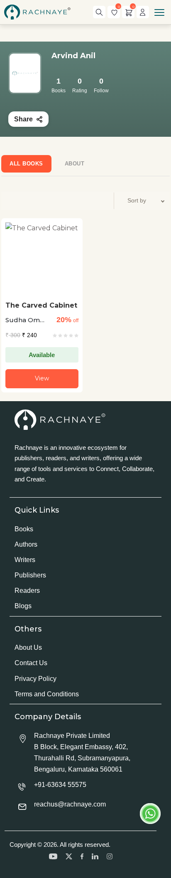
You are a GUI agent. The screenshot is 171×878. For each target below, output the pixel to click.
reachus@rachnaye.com (70, 804)
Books (24, 529)
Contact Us (31, 662)
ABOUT (75, 163)
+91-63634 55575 (60, 784)
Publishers (30, 575)
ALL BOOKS (26, 163)
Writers (25, 559)
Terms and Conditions (47, 694)
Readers (27, 590)
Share (23, 119)
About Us (28, 647)
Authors (26, 544)
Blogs (23, 605)
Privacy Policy (35, 678)
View (42, 378)
